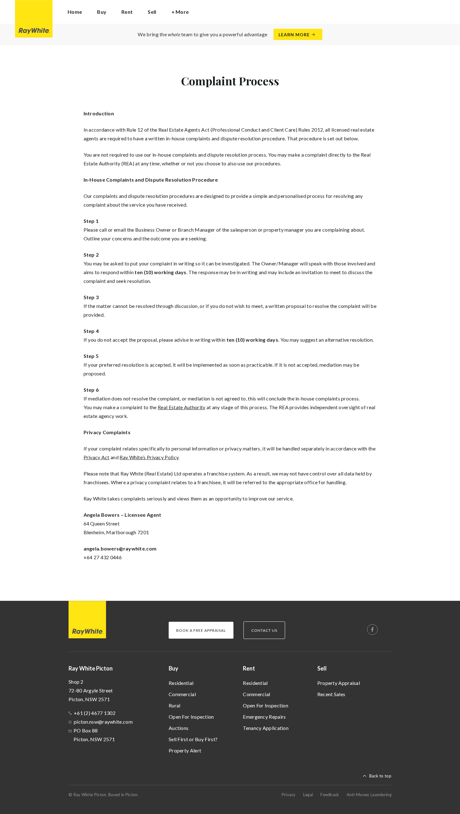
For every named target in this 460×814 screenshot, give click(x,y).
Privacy (289, 794)
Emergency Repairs (264, 717)
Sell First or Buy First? (193, 739)
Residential (181, 683)
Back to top (380, 775)
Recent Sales (331, 694)
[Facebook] (372, 629)
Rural (175, 705)
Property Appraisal (338, 683)
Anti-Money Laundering (369, 794)
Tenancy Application (266, 728)
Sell (322, 668)
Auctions (178, 728)
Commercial (182, 694)
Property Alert (185, 750)
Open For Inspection (191, 717)
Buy (173, 668)
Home (75, 12)
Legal (308, 794)
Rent (249, 668)
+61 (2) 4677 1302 (94, 713)
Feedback (329, 794)
